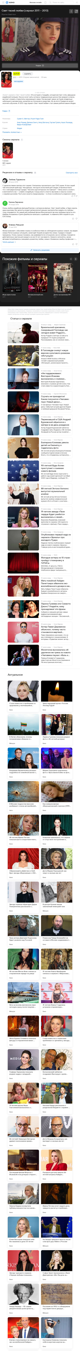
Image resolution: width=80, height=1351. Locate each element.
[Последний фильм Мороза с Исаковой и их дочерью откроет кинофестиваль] (23, 1165)
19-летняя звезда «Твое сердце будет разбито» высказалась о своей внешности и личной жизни (55, 514)
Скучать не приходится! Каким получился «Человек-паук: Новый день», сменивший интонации (55, 399)
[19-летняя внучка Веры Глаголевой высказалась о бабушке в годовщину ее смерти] (23, 1098)
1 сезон (5, 161)
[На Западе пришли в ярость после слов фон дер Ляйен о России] (56, 1232)
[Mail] (7, 2)
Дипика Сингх (32, 122)
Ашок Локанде (66, 122)
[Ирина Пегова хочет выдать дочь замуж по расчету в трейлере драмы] (56, 1199)
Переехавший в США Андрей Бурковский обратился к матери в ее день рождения (56, 422)
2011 (14, 77)
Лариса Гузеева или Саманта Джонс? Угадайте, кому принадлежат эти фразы (56, 606)
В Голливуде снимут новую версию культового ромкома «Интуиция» (55, 353)
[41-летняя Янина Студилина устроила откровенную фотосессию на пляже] (56, 998)
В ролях (5, 122)
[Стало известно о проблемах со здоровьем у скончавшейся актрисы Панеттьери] (23, 696)
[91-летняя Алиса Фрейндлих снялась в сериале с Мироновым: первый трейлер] (56, 964)
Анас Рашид (21, 122)
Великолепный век (35, 295)
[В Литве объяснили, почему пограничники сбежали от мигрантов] (23, 730)
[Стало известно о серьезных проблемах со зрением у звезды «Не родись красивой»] (56, 1031)
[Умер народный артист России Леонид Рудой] (56, 696)
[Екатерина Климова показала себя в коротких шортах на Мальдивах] (56, 1333)
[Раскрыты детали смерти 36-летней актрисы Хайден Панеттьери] (56, 1165)
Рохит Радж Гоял (37, 119)
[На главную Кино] (11, 2)
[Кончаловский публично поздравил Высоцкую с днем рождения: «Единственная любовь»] (56, 1065)
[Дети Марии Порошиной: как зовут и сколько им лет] (56, 864)
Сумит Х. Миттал (23, 119)
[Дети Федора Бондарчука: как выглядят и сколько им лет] (56, 1132)
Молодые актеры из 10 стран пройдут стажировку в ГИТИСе (55, 560)
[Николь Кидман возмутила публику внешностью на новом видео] (23, 1199)
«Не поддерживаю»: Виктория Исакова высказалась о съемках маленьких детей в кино (53, 376)
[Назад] (71, 259)
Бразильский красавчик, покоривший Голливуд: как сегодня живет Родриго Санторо (54, 330)
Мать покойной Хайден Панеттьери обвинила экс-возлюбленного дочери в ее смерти (55, 584)
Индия (19, 128)
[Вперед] (76, 259)
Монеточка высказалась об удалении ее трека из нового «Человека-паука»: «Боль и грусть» (55, 653)
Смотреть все (72, 173)
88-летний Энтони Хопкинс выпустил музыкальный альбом (55, 491)
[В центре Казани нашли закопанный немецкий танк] (56, 897)
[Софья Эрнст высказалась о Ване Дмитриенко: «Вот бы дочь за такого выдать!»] (56, 1266)
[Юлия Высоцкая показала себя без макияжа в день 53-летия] (23, 1232)
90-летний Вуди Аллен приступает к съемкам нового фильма (52, 468)
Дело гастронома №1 (62, 295)
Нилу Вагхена (43, 122)
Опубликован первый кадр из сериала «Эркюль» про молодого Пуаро (56, 537)
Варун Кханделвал (24, 125)
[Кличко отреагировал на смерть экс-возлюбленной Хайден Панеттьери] (23, 1333)
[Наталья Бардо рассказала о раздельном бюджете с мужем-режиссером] (56, 1098)
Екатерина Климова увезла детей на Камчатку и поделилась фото (55, 445)
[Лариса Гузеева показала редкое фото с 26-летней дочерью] (56, 730)
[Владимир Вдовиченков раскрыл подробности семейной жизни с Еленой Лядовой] (23, 763)
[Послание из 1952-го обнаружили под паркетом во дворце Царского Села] (56, 1299)
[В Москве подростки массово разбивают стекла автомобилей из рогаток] (23, 797)
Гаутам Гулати (55, 122)
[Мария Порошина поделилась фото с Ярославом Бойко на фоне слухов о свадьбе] (56, 763)
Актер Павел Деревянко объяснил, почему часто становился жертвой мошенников (53, 630)
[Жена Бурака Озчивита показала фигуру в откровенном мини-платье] (23, 1031)
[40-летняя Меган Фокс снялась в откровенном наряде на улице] (23, 964)
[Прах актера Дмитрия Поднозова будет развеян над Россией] (23, 931)
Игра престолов (9, 295)
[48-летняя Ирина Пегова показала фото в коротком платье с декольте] (23, 830)
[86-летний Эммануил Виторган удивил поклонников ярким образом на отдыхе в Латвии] (23, 1132)
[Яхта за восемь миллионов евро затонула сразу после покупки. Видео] (23, 998)
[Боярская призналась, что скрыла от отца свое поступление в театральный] (56, 830)
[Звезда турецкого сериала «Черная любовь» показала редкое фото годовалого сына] (23, 1266)
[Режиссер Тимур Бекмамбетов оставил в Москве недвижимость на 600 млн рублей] (56, 931)
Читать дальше (8, 242)
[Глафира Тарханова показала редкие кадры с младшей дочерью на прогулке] (23, 1065)
